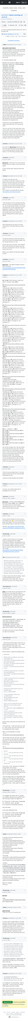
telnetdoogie (6, 533)
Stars (23, 25)
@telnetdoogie (6, 910)
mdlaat (4, 834)
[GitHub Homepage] (9, 1017)
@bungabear (5, 48)
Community (22, 1012)
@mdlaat (4, 895)
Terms (4, 1012)
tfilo (4, 557)
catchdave (4, 15)
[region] (14, 36)
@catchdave (12, 48)
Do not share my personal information (14, 1014)
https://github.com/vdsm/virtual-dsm (11, 191)
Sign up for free (7, 1002)
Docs (8, 1013)
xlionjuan (5, 918)
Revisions (13, 25)
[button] (21, 22)
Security (13, 1012)
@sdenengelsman (7, 616)
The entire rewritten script (10, 60)
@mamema (5, 162)
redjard (4, 44)
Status (17, 1012)
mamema (5, 143)
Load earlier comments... (14, 40)
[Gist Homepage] (9, 2)
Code (5, 25)
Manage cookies (17, 1013)
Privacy (8, 1012)
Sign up (24, 2)
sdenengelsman (7, 586)
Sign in (18, 2)
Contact (11, 1013)
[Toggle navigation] (2, 2)
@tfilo (4, 591)
